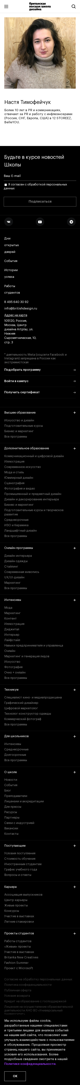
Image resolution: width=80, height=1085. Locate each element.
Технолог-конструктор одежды (27, 713)
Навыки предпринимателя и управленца (33, 645)
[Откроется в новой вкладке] (8, 221)
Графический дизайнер (21, 702)
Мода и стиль (14, 472)
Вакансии (11, 828)
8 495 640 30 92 (16, 302)
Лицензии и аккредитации (24, 801)
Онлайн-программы (18, 548)
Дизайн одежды (16, 561)
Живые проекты (16, 905)
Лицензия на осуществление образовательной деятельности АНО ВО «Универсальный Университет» (38, 1010)
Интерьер (11, 634)
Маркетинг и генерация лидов (26, 656)
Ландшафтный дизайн (20, 530)
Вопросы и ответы (17, 874)
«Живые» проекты (17, 946)
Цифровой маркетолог (21, 708)
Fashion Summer (16, 962)
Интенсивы (12, 599)
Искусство (12, 661)
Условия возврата (17, 995)
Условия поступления (19, 853)
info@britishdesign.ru (20, 308)
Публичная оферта (17, 990)
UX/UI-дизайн (14, 577)
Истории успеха (11, 273)
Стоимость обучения (19, 858)
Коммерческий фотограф (22, 719)
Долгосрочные (15, 754)
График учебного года (20, 869)
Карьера (10, 886)
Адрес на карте (15, 315)
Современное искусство (22, 467)
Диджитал (11, 629)
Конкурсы (11, 910)
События (10, 261)
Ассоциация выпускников (23, 894)
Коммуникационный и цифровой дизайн (34, 456)
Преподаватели (15, 796)
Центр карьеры (15, 900)
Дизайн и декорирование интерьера (31, 499)
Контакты (11, 833)
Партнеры (11, 817)
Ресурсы (10, 812)
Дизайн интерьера (18, 555)
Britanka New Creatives (21, 957)
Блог (7, 790)
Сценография (14, 483)
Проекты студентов (19, 933)
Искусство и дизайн (19, 420)
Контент (10, 618)
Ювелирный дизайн (18, 477)
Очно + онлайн (14, 672)
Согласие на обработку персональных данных (38, 979)
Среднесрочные (16, 519)
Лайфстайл (12, 640)
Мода (8, 607)
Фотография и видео (19, 488)
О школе (10, 772)
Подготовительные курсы (23, 425)
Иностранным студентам (22, 864)
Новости (10, 779)
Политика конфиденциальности (28, 984)
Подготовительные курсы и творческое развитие (33, 512)
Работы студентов (12, 289)
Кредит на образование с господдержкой (35, 1001)
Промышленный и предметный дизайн (32, 494)
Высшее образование (20, 412)
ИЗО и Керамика (16, 525)
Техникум (11, 689)
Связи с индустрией (19, 823)
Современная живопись (21, 572)
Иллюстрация (14, 461)
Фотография (13, 667)
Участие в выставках (19, 916)
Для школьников (16, 736)
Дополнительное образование (26, 448)
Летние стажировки (19, 921)
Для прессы (12, 806)
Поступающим (14, 845)
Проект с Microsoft (18, 968)
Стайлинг (11, 566)
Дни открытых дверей (11, 245)
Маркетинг (12, 582)
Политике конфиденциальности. (30, 1063)
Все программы (15, 436)
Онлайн (9, 650)
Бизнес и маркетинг (19, 431)
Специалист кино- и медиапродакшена (33, 697)
